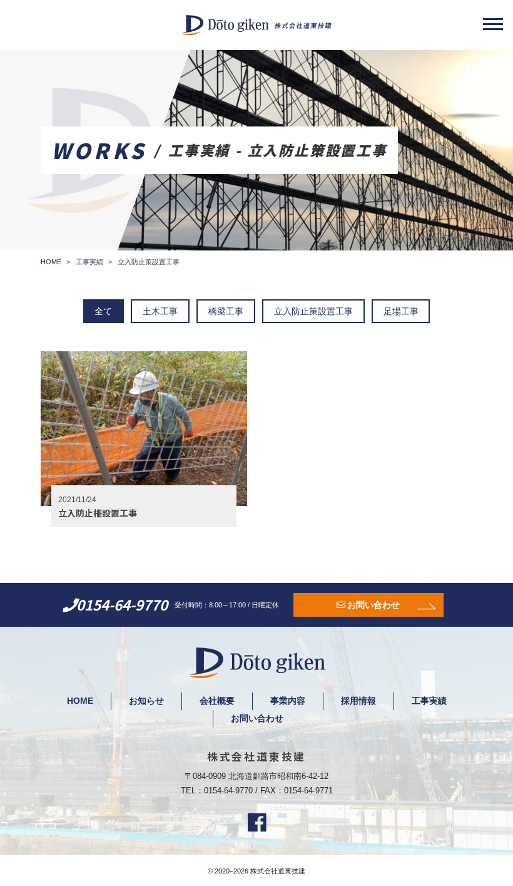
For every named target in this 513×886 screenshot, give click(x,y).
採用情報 (358, 701)
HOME (80, 701)
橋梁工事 (225, 311)
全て (103, 311)
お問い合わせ (373, 605)
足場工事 (401, 311)
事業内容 (287, 701)
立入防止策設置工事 (313, 311)
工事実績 (429, 701)
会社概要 (217, 701)
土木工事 (160, 311)
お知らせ (146, 701)
